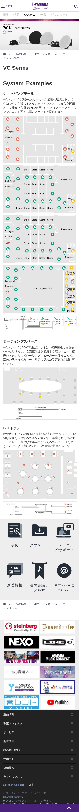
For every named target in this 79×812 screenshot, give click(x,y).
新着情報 (8, 741)
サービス (8, 732)
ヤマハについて (12, 776)
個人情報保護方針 (14, 796)
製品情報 (8, 714)
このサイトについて (34, 793)
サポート (8, 758)
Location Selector (13, 784)
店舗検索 (8, 767)
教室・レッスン (12, 723)
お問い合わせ (11, 793)
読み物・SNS (11, 749)
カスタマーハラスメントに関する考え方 (27, 800)
